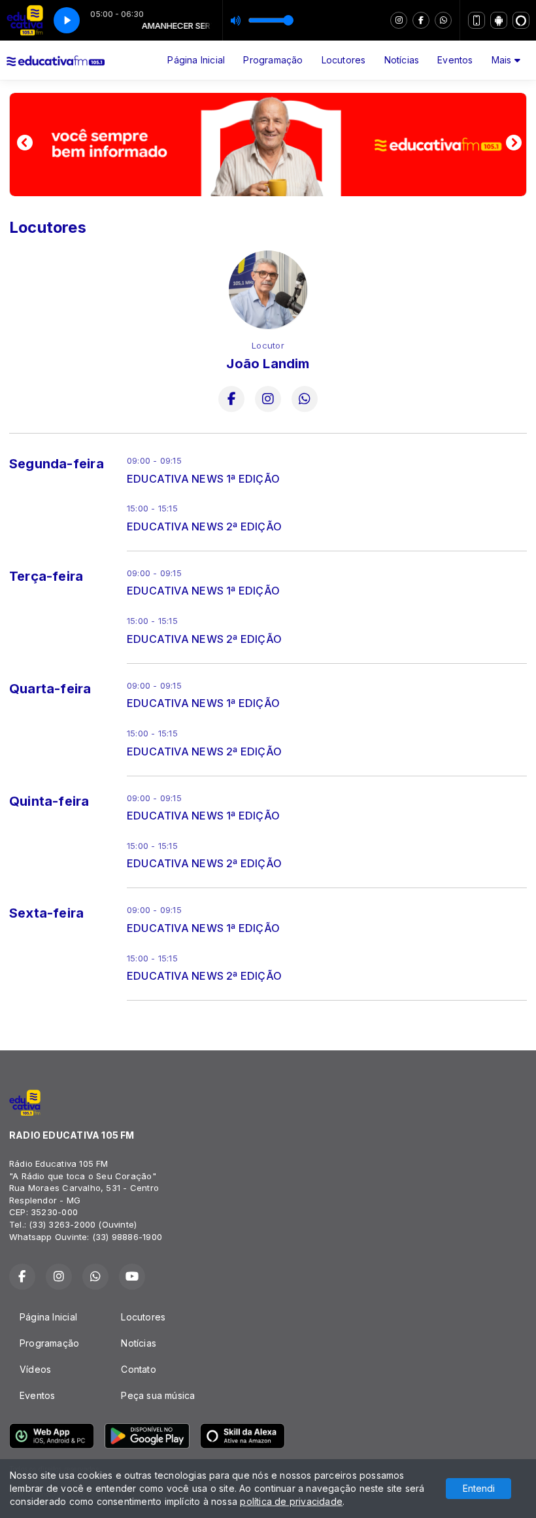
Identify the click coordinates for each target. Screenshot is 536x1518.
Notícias (402, 59)
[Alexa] (520, 20)
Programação (273, 59)
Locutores (344, 59)
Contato (138, 1369)
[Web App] (476, 20)
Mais (503, 59)
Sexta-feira (46, 913)
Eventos (455, 59)
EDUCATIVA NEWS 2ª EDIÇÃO (204, 527)
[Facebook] (420, 20)
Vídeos (35, 1369)
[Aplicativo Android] (498, 20)
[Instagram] (398, 20)
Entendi (479, 1488)
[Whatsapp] (443, 20)
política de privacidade (291, 1501)
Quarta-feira (50, 689)
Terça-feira (46, 576)
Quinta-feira (49, 801)
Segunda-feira (56, 464)
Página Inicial (196, 59)
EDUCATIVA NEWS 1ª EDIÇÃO (203, 479)
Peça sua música (158, 1395)
